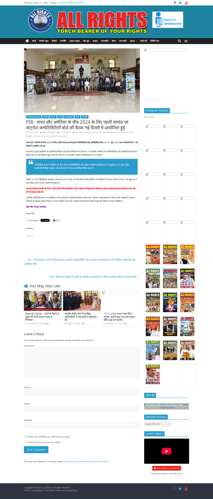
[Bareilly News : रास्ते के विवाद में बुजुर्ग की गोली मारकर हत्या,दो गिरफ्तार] (43, 292)
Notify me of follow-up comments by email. (48, 436)
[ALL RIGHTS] (27, 41)
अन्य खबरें (122, 40)
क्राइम (95, 40)
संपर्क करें (143, 40)
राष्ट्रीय (84, 117)
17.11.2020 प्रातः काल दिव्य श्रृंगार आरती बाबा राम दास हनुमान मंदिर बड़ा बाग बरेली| (119, 317)
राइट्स (132, 40)
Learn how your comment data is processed (86, 461)
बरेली (34, 40)
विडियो (54, 40)
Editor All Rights (49, 132)
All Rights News (34, 117)
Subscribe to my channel (168, 468)
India (53, 117)
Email (27, 403)
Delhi (45, 117)
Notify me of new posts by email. (43, 442)
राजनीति (63, 40)
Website (28, 420)
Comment (29, 345)
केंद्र (77, 117)
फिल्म (114, 40)
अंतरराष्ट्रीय (68, 117)
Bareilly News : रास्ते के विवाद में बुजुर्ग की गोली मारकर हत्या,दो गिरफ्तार (42, 317)
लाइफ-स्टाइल (75, 40)
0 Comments (65, 132)
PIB (60, 117)
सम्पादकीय (104, 40)
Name (28, 387)
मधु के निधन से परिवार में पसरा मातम (71, 2)
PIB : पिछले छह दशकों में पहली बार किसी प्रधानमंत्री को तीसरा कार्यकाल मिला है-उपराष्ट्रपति (95, 276)
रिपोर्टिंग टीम (154, 40)
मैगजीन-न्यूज (43, 40)
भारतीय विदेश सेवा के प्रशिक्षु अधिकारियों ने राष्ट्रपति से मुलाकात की (80, 317)
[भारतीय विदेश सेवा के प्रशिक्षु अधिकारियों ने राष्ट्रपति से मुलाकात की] (82, 292)
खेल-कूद (86, 40)
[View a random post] (186, 41)
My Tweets (149, 117)
